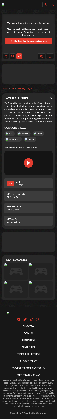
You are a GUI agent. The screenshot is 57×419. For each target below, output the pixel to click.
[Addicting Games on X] (25, 320)
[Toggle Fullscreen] (50, 56)
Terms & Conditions (28, 354)
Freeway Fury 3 (24, 88)
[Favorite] (19, 56)
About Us (29, 333)
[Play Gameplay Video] (28, 163)
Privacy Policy (28, 361)
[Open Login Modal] (52, 4)
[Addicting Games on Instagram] (37, 320)
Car (12, 88)
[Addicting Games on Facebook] (18, 320)
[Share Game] (41, 56)
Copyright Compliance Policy (28, 368)
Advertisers (28, 347)
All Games (28, 326)
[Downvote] (12, 56)
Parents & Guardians (28, 375)
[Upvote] (6, 56)
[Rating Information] (16, 197)
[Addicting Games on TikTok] (31, 320)
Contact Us (28, 340)
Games (5, 88)
